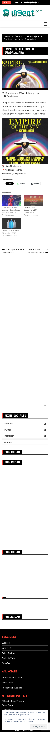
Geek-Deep (7, 705)
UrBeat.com (7, 709)
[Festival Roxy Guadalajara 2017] (33, 200)
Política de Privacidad (12, 687)
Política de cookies (26, 721)
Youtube (8, 442)
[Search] (45, 405)
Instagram (9, 435)
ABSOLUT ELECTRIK (10, 230)
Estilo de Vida (8, 658)
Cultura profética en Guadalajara (13, 251)
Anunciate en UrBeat (12, 677)
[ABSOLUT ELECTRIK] (11, 223)
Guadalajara (12, 96)
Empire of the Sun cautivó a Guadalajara (11, 208)
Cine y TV (6, 648)
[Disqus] (25, 292)
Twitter (7, 429)
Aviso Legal (7, 682)
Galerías (6, 663)
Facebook (8, 423)
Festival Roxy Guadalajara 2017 (31, 208)
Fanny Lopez (34, 93)
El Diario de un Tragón (13, 701)
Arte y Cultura (8, 653)
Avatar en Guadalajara (24, 2)
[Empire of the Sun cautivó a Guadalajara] (11, 200)
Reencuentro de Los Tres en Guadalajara (37, 251)
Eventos (6, 642)
